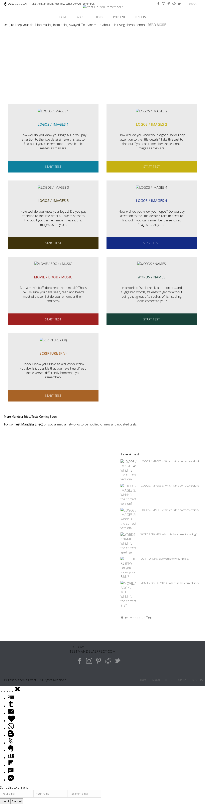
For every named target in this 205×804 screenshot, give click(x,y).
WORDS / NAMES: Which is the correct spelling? (169, 534)
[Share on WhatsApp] (11, 728)
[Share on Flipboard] (11, 765)
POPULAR (119, 17)
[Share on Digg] (11, 698)
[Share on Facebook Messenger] (11, 780)
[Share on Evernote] (11, 750)
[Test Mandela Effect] (103, 9)
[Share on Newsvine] (11, 743)
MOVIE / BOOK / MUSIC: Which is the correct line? (170, 583)
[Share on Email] (11, 713)
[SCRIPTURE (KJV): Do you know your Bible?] (129, 568)
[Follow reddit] (108, 661)
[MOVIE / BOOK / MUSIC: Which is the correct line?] (129, 594)
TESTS (99, 17)
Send (5, 801)
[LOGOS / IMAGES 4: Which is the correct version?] (129, 470)
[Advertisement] (102, 68)
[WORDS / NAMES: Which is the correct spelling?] (129, 543)
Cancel (17, 801)
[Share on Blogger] (11, 735)
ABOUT (81, 17)
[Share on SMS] (11, 772)
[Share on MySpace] (11, 757)
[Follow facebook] (79, 661)
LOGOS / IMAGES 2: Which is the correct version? (170, 510)
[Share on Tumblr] (11, 706)
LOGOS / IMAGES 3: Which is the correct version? (170, 485)
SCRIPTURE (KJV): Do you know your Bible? (165, 558)
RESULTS (140, 17)
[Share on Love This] (11, 721)
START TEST (53, 167)
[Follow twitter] (117, 661)
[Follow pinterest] (98, 661)
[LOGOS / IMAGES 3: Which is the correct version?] (129, 495)
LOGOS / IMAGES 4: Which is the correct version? (170, 461)
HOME (63, 17)
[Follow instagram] (89, 661)
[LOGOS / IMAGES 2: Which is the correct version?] (129, 519)
